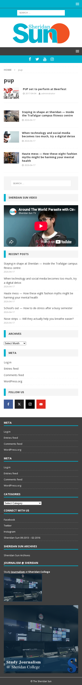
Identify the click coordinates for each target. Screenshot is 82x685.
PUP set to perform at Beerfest (44, 89)
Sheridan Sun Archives (17, 555)
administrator (48, 93)
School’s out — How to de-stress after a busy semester (38, 308)
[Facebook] (30, 59)
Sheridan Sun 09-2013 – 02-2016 (22, 537)
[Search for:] (41, 12)
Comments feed (14, 375)
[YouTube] (44, 59)
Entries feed (11, 368)
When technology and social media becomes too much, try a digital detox (48, 134)
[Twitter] (37, 59)
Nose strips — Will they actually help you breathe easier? (39, 319)
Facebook (9, 519)
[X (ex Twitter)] (19, 404)
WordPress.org (13, 381)
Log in (7, 362)
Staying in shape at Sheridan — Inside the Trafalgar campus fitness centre (48, 113)
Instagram (9, 531)
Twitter (8, 525)
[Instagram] (52, 59)
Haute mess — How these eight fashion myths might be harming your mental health (49, 157)
